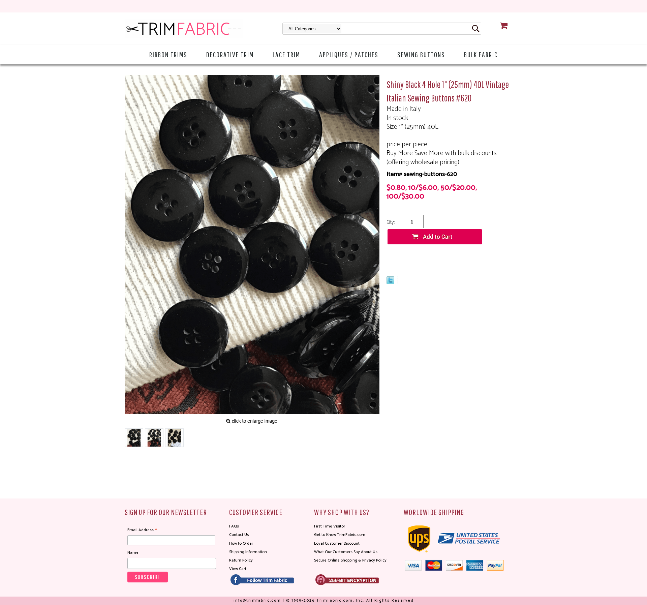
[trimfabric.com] (184, 29)
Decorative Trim (230, 54)
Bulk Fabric (481, 54)
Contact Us (239, 535)
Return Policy (241, 560)
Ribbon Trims (168, 54)
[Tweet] (390, 282)
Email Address (142, 530)
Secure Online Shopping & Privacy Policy (350, 560)
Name (132, 552)
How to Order (241, 543)
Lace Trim (286, 54)
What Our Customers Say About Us (345, 552)
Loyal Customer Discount (337, 543)
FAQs (234, 526)
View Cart (237, 569)
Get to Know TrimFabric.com (339, 535)
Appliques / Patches (348, 54)
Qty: (391, 222)
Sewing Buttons (421, 54)
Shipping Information (248, 552)
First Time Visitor (329, 526)
